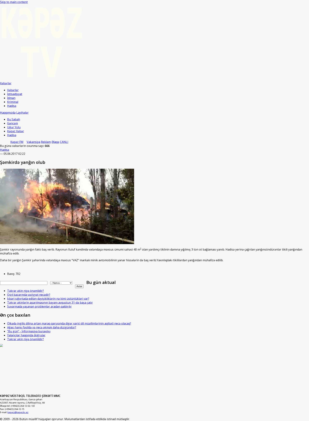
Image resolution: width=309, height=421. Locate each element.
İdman (11, 98)
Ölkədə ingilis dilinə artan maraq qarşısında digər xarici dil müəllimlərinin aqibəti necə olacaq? (69, 323)
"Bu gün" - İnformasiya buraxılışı (28, 331)
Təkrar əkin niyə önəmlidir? (25, 291)
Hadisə (11, 106)
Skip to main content (14, 2)
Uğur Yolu (14, 127)
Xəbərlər (13, 90)
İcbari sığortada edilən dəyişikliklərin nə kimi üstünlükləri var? (48, 299)
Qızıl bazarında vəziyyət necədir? (28, 295)
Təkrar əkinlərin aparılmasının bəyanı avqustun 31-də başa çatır (50, 302)
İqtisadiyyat (14, 94)
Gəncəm (12, 123)
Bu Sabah (13, 119)
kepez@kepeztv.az (18, 412)
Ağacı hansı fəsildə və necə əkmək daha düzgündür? (41, 327)
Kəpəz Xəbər (15, 131)
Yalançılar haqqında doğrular (26, 335)
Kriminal (12, 102)
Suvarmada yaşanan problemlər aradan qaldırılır (39, 306)
